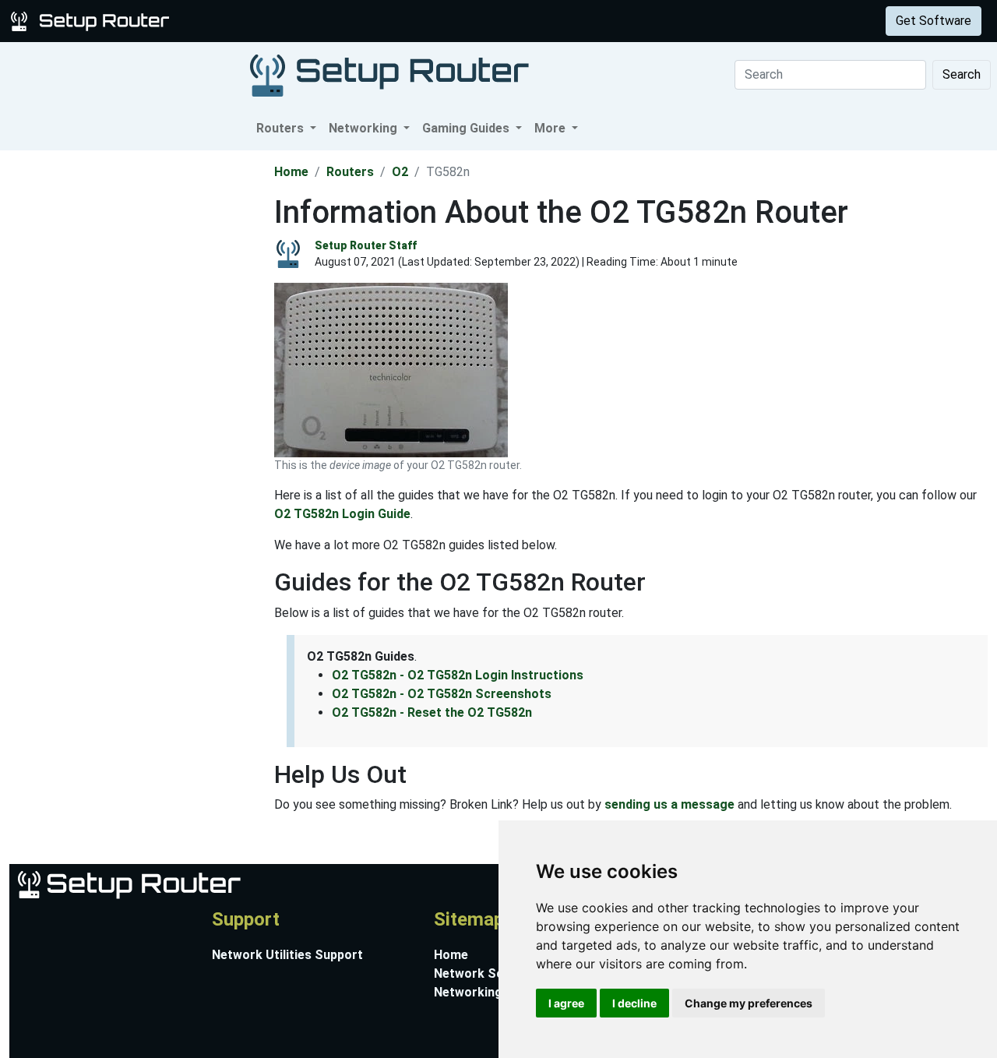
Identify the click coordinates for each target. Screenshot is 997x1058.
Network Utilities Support (287, 954)
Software (389, 20)
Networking (314, 20)
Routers (243, 20)
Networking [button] (364, 128)
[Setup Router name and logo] (92, 19)
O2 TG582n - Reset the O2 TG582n (432, 712)
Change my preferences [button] (748, 1003)
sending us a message (669, 804)
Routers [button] (281, 128)
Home (291, 171)
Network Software (489, 973)
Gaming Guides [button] (467, 128)
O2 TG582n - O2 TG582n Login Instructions (457, 675)
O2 (400, 171)
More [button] (551, 128)
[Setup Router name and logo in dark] (389, 74)
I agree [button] (566, 1003)
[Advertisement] (135, 384)
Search (961, 74)
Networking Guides (489, 992)
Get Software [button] (933, 20)
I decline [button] (634, 1003)
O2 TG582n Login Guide (342, 513)
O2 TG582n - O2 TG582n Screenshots (441, 693)
